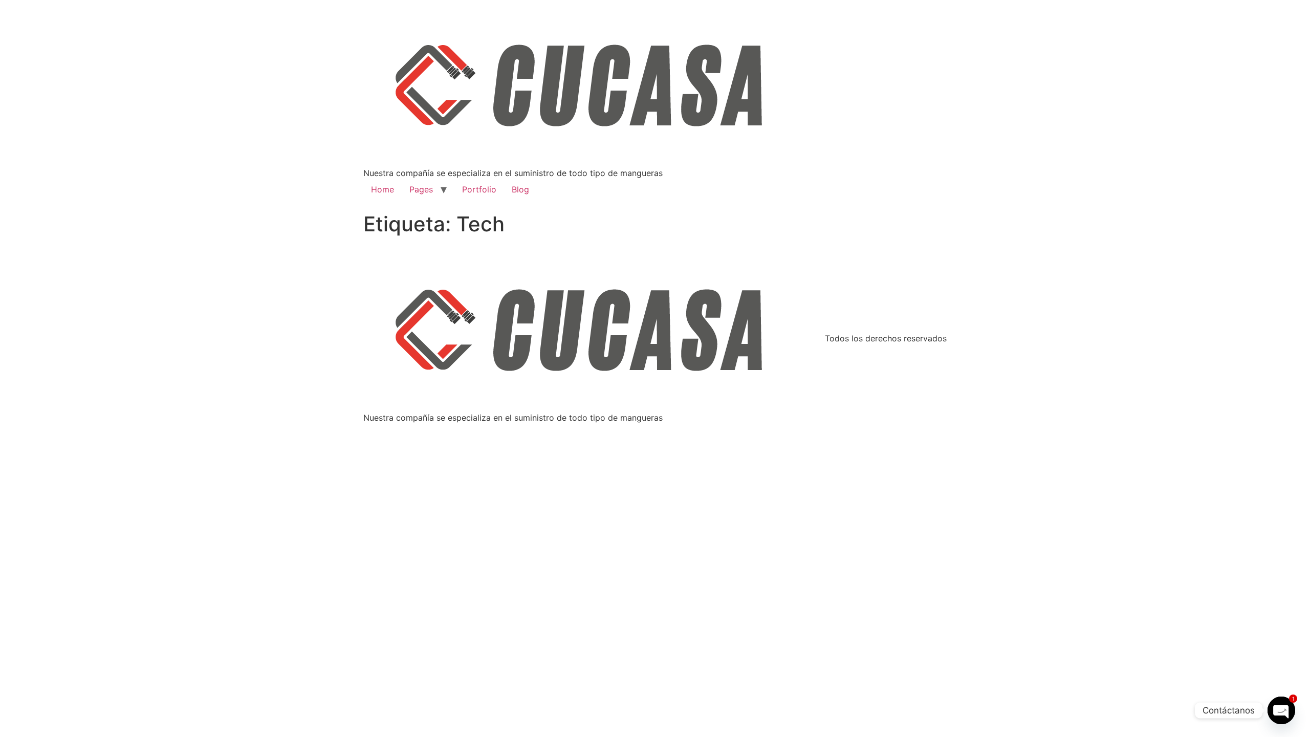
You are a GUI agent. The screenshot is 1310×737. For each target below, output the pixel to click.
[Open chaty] (1281, 710)
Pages (421, 189)
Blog (520, 189)
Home (382, 189)
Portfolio (479, 189)
